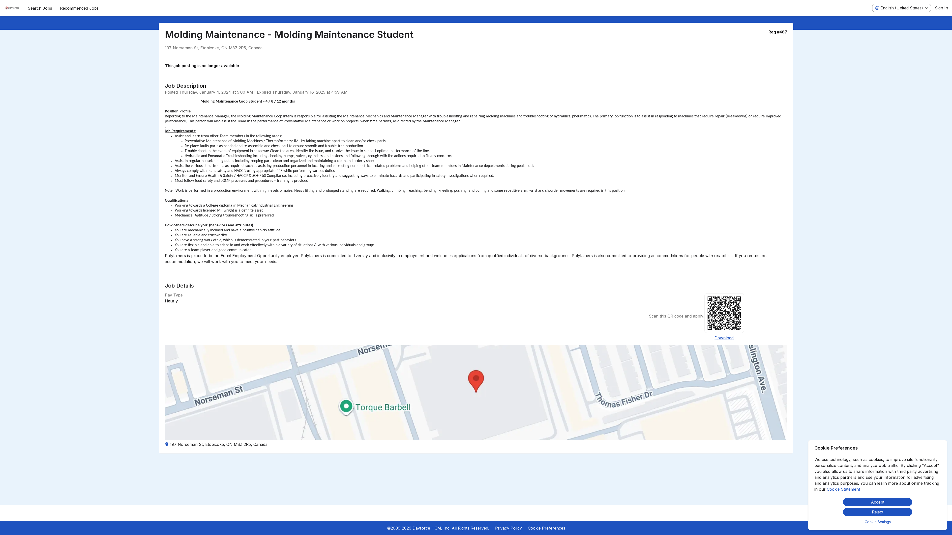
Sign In (941, 7)
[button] (476, 392)
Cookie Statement (843, 489)
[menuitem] (12, 8)
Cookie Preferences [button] (546, 528)
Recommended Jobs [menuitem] (79, 8)
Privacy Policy (508, 528)
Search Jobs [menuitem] (40, 8)
